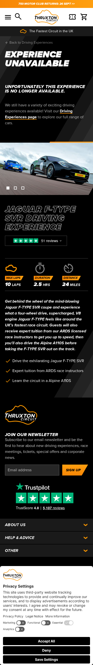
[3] (22, 187)
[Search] (19, 17)
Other (11, 550)
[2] (14, 187)
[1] (7, 187)
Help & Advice (19, 537)
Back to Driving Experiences (30, 42)
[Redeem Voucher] (72, 17)
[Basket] (84, 17)
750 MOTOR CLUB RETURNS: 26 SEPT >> (46, 4)
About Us (15, 524)
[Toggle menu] (8, 17)
